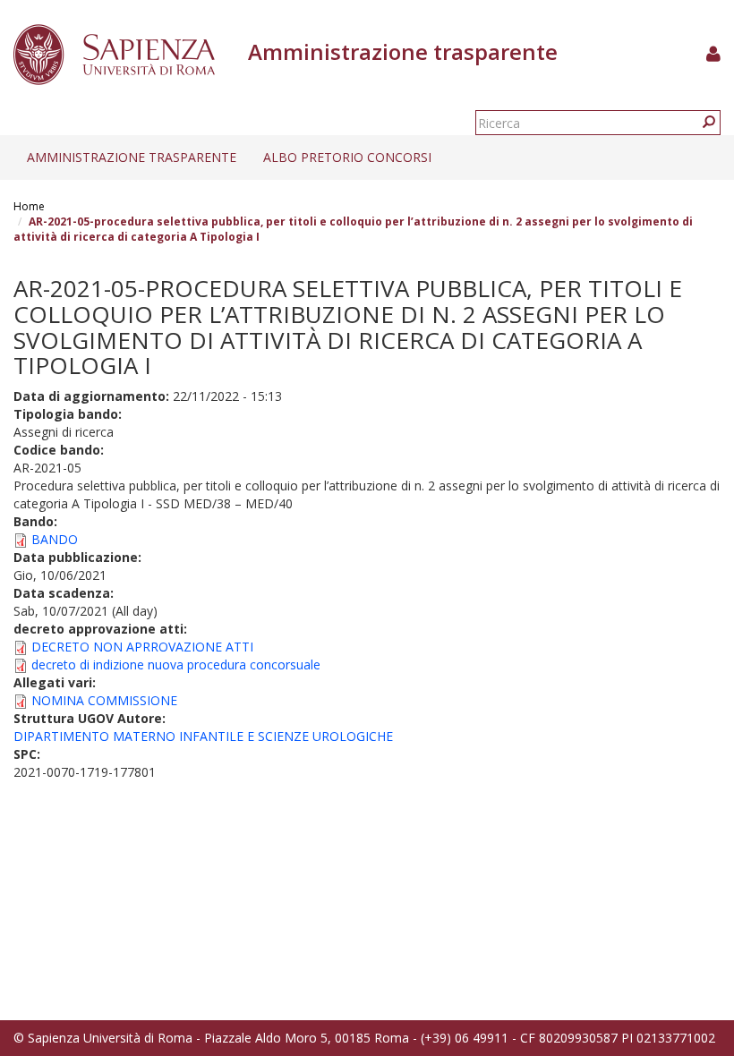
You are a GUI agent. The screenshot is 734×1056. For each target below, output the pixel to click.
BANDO (54, 539)
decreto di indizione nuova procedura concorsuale (175, 664)
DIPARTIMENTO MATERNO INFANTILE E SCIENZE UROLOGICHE (203, 736)
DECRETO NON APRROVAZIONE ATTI (142, 646)
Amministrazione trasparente (131, 157)
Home (29, 206)
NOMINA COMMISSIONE (104, 700)
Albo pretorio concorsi (347, 157)
